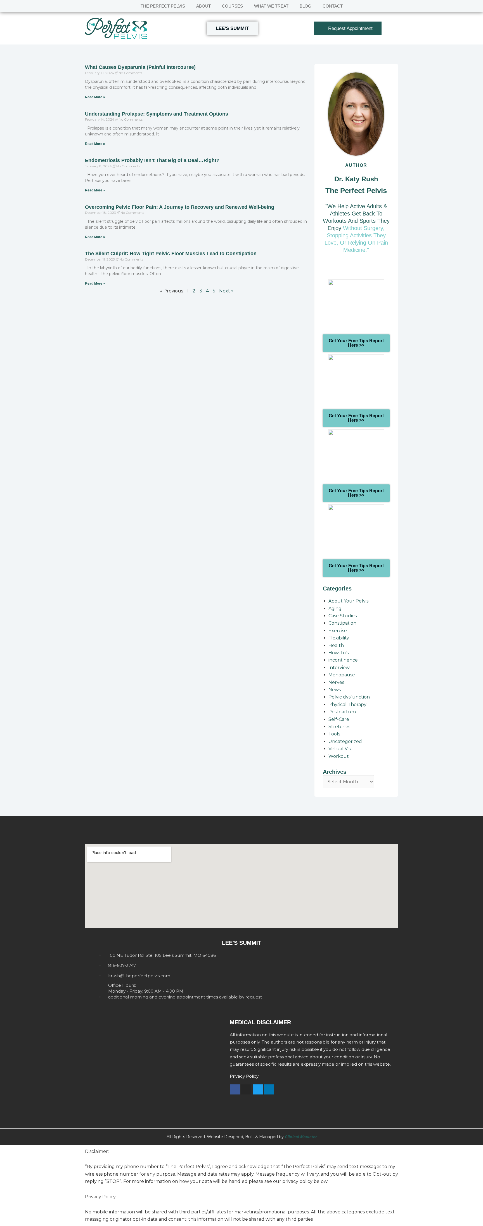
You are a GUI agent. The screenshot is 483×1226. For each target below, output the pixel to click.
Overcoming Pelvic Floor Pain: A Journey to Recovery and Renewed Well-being (179, 207)
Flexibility (338, 638)
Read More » (95, 97)
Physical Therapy (347, 704)
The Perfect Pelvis (163, 6)
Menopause (341, 675)
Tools (334, 734)
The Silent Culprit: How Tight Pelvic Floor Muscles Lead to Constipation (171, 253)
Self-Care (338, 719)
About (203, 6)
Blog (305, 6)
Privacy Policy (244, 1076)
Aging (335, 608)
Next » (226, 291)
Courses (232, 6)
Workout (338, 756)
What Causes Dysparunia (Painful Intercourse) (140, 67)
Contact (333, 6)
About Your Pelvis (348, 601)
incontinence (343, 660)
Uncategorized (345, 741)
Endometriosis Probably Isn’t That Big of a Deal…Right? (152, 160)
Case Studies (342, 615)
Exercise (337, 630)
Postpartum (342, 711)
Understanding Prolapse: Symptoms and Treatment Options (156, 114)
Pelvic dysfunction (349, 697)
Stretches (339, 726)
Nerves (336, 682)
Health (336, 645)
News (334, 689)
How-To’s (338, 652)
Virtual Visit (340, 748)
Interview (339, 667)
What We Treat (271, 6)
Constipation (342, 623)
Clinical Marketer (301, 1136)
